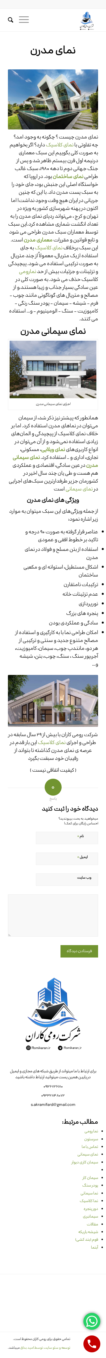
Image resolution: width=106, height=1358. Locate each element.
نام (80, 836)
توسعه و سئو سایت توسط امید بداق (45, 1348)
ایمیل (82, 856)
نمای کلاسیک (59, 145)
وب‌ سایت (84, 878)
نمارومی (27, 271)
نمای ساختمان (68, 176)
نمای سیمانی (79, 489)
